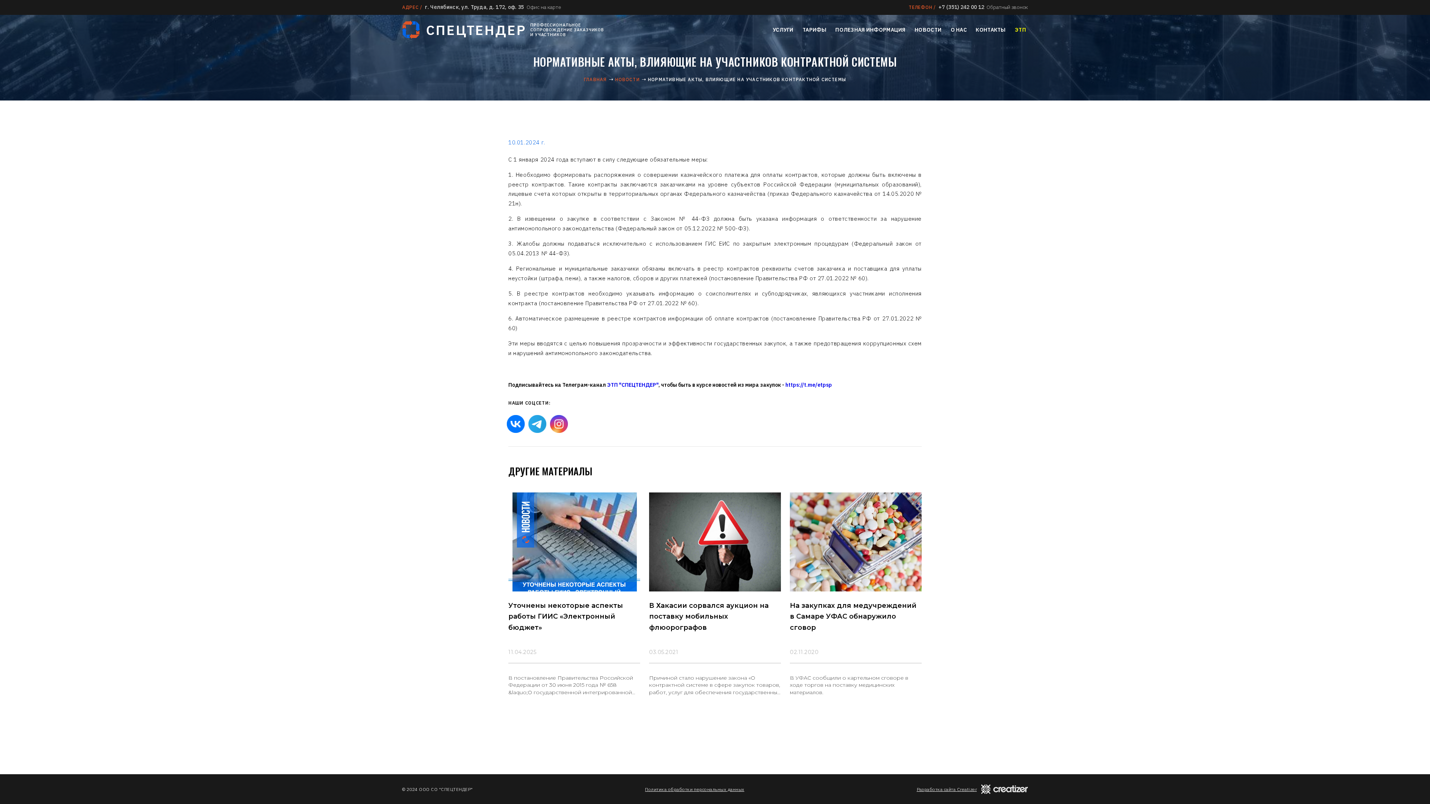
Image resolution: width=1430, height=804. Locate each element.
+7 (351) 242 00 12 (961, 7)
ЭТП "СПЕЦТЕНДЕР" (632, 385)
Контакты (990, 29)
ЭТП (1020, 29)
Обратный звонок (1007, 7)
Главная (595, 79)
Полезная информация (870, 29)
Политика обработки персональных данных (694, 789)
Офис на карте (544, 7)
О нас (959, 29)
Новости (928, 29)
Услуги (783, 29)
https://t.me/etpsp (808, 385)
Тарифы (814, 29)
